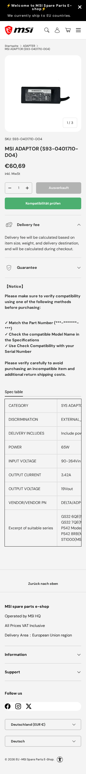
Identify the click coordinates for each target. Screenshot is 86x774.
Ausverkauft (59, 188)
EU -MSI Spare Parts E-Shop (35, 759)
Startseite (11, 45)
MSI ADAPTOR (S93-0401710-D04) (27, 49)
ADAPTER (29, 45)
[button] (68, 30)
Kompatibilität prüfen (43, 203)
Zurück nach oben (43, 583)
